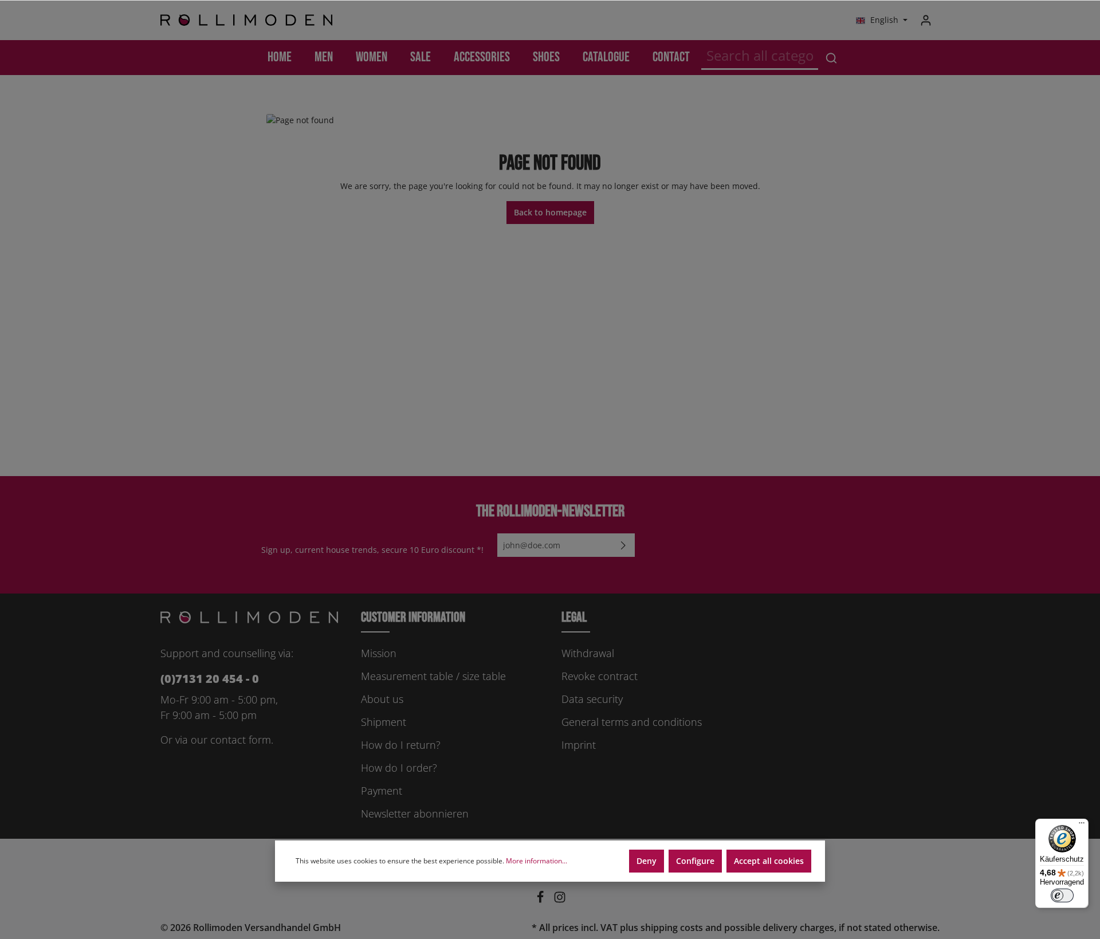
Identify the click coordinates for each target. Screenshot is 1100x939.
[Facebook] (541, 900)
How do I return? (401, 745)
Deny (647, 860)
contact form (240, 740)
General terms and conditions (631, 722)
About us (382, 699)
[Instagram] (559, 900)
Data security (592, 699)
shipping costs (672, 927)
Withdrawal (587, 653)
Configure (695, 860)
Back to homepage (550, 212)
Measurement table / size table (433, 676)
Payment (381, 790)
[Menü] (1082, 825)
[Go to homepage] (246, 20)
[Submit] (623, 545)
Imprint (578, 745)
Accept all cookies (769, 860)
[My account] (925, 20)
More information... (536, 861)
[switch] (1062, 895)
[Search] (831, 57)
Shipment (383, 722)
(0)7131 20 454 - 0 (209, 678)
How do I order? (399, 768)
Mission (378, 653)
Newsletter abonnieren (415, 813)
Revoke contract (599, 676)
